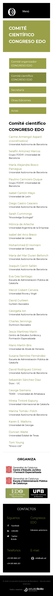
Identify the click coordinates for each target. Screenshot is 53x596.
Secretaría (17, 89)
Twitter (14, 536)
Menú (25, 11)
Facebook (15, 525)
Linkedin (14, 531)
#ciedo (14, 539)
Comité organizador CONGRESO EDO (24, 63)
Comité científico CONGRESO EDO (22, 77)
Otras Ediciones (21, 100)
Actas (14, 110)
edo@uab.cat (40, 558)
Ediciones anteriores (38, 530)
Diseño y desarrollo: (17, 589)
